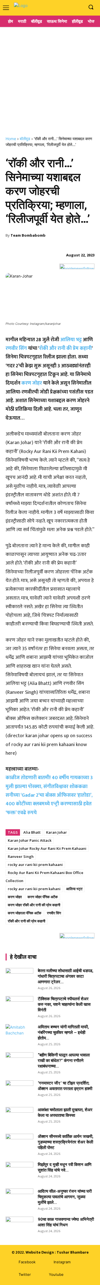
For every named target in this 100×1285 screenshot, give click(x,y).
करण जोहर (31, 383)
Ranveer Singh (21, 856)
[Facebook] (62, 7)
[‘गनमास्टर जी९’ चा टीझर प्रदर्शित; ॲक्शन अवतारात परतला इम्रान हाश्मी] (19, 1090)
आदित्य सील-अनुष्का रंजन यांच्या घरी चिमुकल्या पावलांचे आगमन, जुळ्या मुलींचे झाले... (65, 1197)
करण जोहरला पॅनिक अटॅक (24, 912)
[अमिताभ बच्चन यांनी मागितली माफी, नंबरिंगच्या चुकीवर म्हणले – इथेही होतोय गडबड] (19, 1034)
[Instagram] (70, 7)
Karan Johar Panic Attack (29, 840)
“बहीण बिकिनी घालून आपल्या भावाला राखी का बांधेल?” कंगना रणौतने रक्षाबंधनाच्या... (64, 1061)
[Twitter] (10, 1274)
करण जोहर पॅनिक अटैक (43, 896)
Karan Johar (56, 832)
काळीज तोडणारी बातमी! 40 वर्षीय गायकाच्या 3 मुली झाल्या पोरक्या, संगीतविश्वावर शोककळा (49, 782)
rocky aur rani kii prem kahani (34, 888)
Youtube (56, 1274)
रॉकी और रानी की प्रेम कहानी (65, 348)
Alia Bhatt (32, 832)
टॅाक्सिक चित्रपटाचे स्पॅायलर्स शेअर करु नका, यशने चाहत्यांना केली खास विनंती (64, 1004)
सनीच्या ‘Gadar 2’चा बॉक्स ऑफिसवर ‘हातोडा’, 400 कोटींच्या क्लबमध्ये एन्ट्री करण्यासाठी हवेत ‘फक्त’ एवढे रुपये (49, 804)
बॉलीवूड (25, 138)
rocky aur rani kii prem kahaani (35, 864)
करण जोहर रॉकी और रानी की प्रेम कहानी (34, 904)
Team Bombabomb (28, 235)
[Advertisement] (50, 79)
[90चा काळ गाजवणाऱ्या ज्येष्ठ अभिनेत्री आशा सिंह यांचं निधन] (19, 1226)
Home (11, 138)
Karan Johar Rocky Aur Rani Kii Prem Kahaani (47, 848)
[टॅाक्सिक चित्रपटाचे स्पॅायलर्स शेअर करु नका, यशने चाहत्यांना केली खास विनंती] (19, 1006)
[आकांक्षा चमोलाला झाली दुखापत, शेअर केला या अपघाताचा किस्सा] (19, 1116)
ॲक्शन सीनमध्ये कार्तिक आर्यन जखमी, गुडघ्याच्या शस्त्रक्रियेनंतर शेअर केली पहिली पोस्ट (65, 1142)
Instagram (62, 1262)
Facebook (27, 1262)
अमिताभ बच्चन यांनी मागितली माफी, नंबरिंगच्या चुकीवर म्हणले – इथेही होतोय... (63, 1032)
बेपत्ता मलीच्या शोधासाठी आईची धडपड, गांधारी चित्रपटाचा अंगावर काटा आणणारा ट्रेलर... (65, 976)
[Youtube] (79, 7)
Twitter (25, 1274)
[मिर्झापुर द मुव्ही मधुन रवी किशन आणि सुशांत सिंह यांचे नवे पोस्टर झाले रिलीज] (19, 1171)
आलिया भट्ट (71, 340)
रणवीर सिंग (16, 348)
